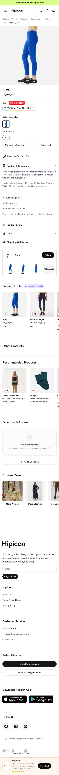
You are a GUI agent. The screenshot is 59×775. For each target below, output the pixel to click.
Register (8, 576)
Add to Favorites (17, 145)
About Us (6, 594)
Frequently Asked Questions (15, 634)
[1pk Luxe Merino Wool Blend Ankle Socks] (42, 380)
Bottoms (47, 19)
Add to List (46, 145)
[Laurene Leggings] (42, 304)
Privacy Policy (8, 605)
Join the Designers (29, 664)
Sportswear (36, 19)
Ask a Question (31, 462)
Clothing (24, 19)
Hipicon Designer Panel (29, 672)
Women (15, 19)
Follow (48, 255)
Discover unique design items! (29, 2)
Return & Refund (10, 628)
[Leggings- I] (14, 304)
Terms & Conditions (11, 600)
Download (44, 766)
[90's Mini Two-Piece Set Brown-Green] (14, 380)
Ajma (4, 22)
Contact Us (7, 639)
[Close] (54, 766)
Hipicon (5, 19)
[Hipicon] (17, 11)
